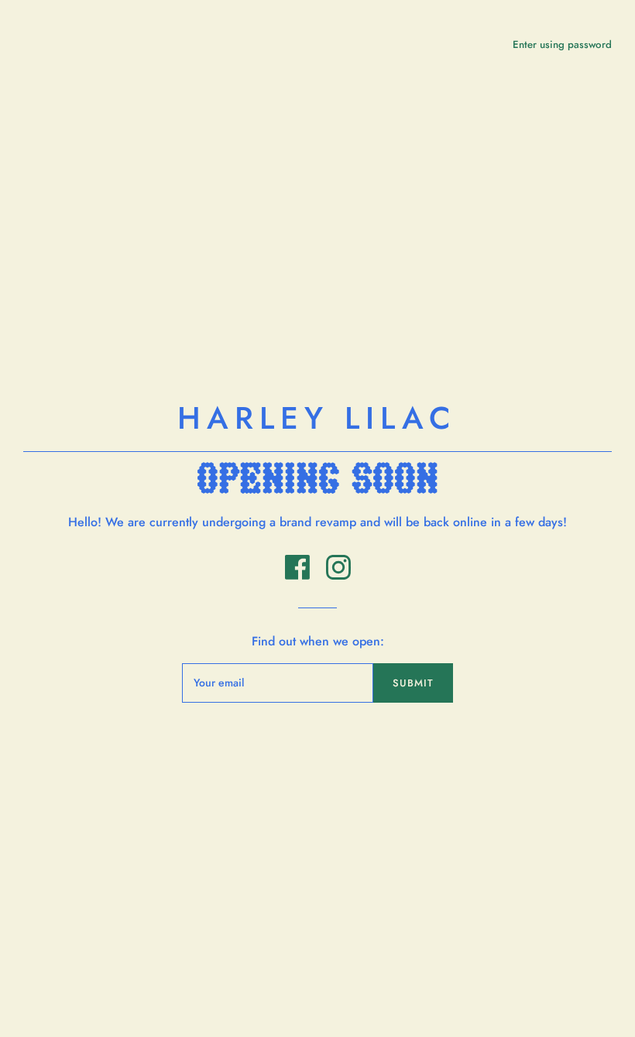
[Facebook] (299, 575)
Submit (413, 683)
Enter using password (562, 44)
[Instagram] (338, 575)
